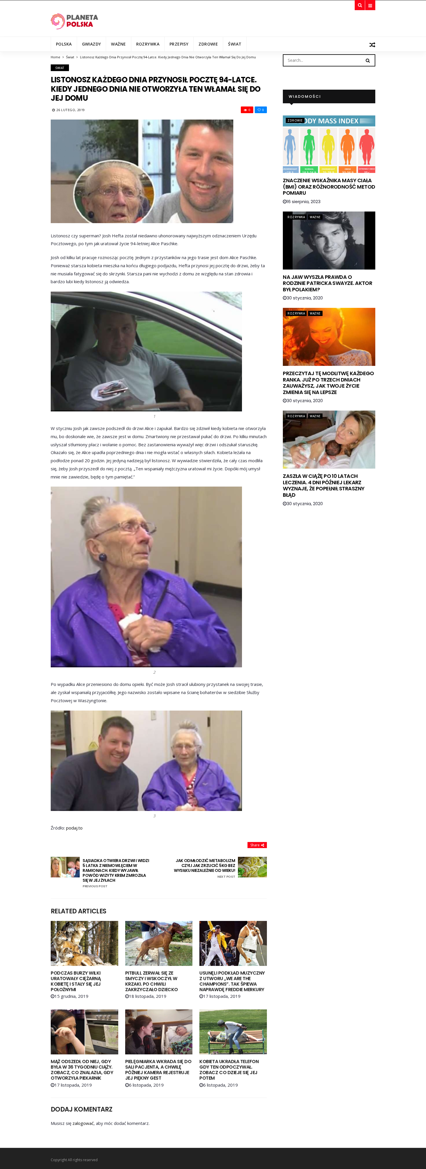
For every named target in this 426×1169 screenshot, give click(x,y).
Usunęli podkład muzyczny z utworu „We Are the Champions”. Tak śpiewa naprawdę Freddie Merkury (232, 981)
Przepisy (179, 44)
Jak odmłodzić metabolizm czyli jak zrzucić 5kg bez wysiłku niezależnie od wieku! (204, 868)
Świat (234, 44)
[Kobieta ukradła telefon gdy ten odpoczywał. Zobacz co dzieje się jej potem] (233, 1031)
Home (55, 57)
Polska (64, 44)
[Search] (368, 60)
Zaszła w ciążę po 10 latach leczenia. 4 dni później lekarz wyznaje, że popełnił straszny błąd (323, 485)
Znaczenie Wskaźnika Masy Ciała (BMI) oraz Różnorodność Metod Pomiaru (329, 186)
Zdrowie (208, 44)
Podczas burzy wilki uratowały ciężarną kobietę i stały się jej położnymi (76, 981)
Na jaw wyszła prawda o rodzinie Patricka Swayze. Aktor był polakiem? (327, 283)
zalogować (83, 1123)
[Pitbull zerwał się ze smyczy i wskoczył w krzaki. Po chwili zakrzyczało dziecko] (159, 943)
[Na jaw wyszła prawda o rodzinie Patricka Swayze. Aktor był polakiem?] (329, 241)
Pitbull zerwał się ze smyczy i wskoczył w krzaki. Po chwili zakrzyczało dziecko (151, 981)
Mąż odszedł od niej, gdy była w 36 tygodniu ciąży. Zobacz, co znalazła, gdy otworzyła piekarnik (82, 1070)
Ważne (118, 44)
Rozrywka (147, 44)
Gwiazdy (91, 44)
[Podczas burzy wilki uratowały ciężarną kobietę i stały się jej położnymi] (84, 943)
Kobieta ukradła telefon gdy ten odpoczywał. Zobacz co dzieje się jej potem (228, 1070)
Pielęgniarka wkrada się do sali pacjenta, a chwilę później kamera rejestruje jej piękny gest (158, 1070)
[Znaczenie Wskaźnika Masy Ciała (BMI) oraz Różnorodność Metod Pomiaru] (329, 144)
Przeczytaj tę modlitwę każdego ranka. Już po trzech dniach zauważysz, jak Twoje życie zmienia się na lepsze (328, 383)
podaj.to (74, 828)
